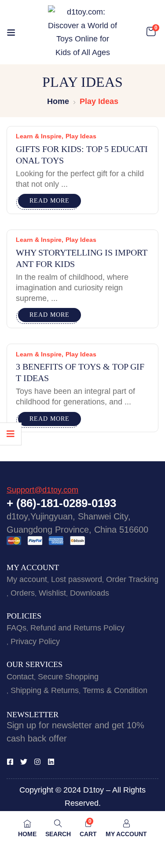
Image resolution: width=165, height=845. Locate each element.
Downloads (89, 593)
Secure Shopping (68, 676)
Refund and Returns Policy (77, 627)
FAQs (16, 627)
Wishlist (52, 593)
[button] (151, 31)
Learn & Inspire (39, 136)
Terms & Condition (115, 690)
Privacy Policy (35, 641)
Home (58, 101)
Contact (20, 676)
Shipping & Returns (45, 690)
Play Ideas (81, 136)
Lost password (76, 579)
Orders (23, 593)
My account (27, 579)
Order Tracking (132, 579)
